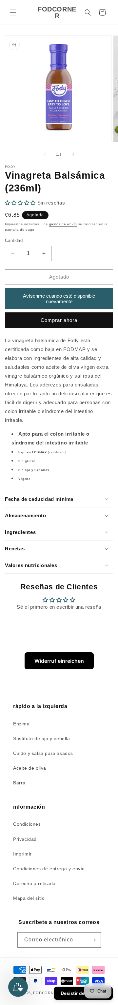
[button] (13, 12)
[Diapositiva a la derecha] (73, 154)
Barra (19, 782)
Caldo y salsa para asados (43, 753)
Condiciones (27, 824)
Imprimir (22, 854)
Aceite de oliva (29, 768)
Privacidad (25, 839)
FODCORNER (46, 993)
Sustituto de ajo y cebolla (41, 738)
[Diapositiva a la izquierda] (44, 154)
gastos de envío (63, 224)
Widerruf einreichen (59, 661)
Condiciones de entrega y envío (49, 868)
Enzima (21, 723)
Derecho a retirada (34, 883)
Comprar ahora (59, 320)
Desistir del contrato (83, 993)
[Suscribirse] (93, 940)
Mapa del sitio (29, 898)
